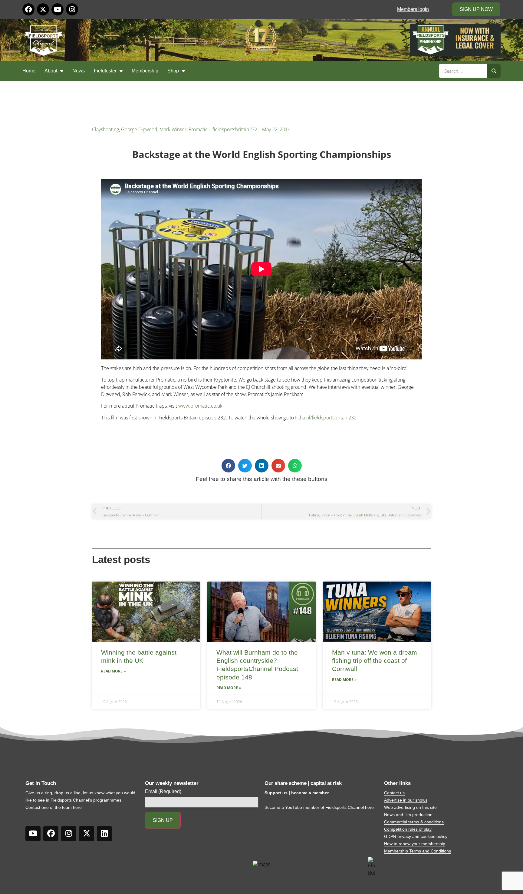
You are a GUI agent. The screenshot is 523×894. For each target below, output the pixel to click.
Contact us (394, 792)
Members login (413, 9)
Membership (145, 70)
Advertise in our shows (405, 800)
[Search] (494, 71)
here (77, 807)
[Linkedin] (104, 833)
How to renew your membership (414, 843)
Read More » (113, 671)
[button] (228, 465)
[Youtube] (57, 9)
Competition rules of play (408, 829)
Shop (173, 70)
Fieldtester (105, 70)
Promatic (198, 129)
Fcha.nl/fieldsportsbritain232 (326, 417)
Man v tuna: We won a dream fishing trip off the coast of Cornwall (374, 660)
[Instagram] (72, 9)
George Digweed (139, 129)
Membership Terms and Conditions (417, 851)
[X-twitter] (43, 9)
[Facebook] (28, 9)
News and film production (408, 814)
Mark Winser (173, 129)
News (78, 70)
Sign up (163, 820)
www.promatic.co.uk (200, 405)
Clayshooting (105, 129)
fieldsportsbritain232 (234, 129)
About (50, 70)
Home (28, 70)
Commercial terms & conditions (414, 821)
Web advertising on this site (410, 807)
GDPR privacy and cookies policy (415, 836)
